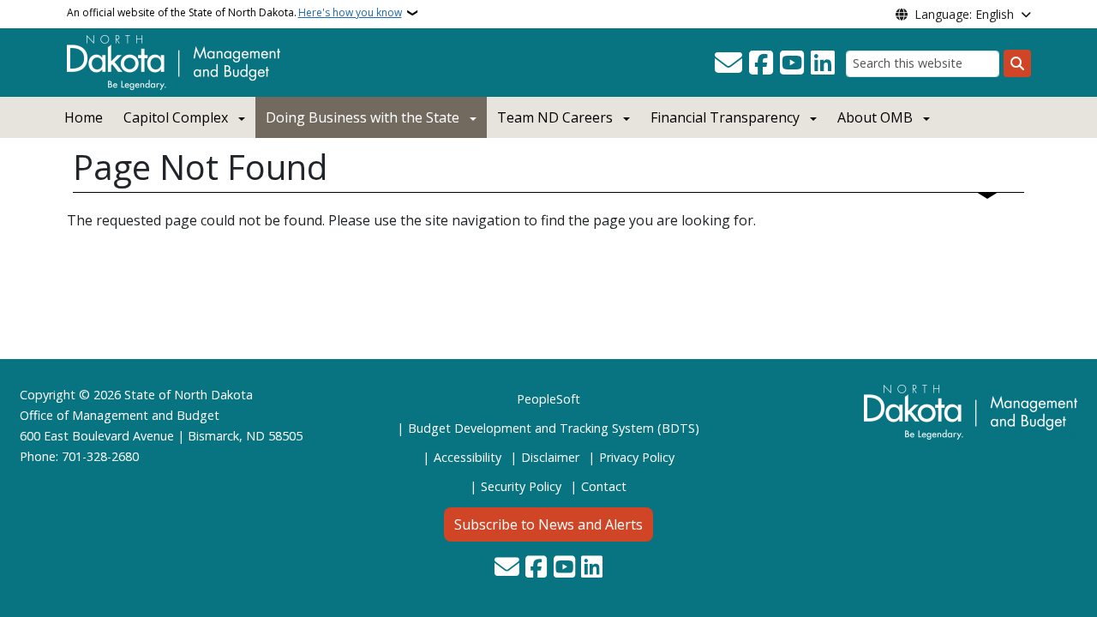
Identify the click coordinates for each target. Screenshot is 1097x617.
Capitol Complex (175, 117)
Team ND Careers (555, 117)
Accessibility (467, 457)
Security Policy (521, 486)
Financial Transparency (725, 117)
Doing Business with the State (362, 117)
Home (83, 117)
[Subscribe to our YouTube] (792, 63)
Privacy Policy (636, 457)
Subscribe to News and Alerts (548, 524)
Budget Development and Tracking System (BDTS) (553, 428)
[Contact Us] (728, 63)
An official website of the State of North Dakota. (234, 12)
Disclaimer (550, 457)
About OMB (875, 117)
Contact (603, 486)
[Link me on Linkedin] (823, 63)
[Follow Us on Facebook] (761, 63)
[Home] (173, 60)
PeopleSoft (548, 399)
